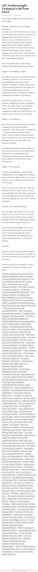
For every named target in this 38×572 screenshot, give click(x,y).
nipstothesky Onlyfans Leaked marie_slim (17, 440)
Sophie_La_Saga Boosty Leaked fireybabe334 (18, 303)
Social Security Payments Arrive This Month (18, 443)
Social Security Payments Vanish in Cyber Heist (19, 305)
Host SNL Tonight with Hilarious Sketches (18, 377)
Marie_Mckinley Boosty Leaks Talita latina (17, 298)
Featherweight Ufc (7, 15)
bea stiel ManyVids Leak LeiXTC (13, 446)
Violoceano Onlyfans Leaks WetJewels (15, 279)
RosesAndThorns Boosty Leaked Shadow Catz (18, 374)
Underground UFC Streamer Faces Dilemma (17, 300)
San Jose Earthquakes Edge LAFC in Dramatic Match (18, 281)
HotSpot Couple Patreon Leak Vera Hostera (17, 274)
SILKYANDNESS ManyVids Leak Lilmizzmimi (18, 321)
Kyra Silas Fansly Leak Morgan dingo (15, 380)
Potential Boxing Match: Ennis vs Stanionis (17, 276)
